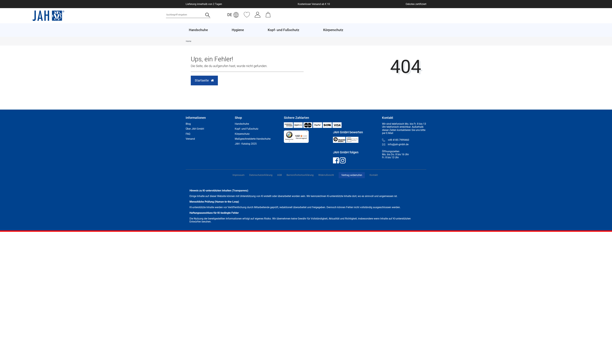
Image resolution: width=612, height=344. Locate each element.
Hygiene (238, 30)
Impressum (238, 175)
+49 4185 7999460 (398, 139)
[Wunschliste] (247, 16)
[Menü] (307, 132)
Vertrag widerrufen (351, 175)
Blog (188, 123)
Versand (190, 138)
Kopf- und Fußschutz (246, 128)
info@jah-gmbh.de (398, 144)
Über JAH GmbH (195, 128)
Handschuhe (242, 123)
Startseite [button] (202, 80)
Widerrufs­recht (326, 175)
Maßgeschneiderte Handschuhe (252, 138)
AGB (279, 175)
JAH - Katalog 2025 (246, 143)
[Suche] (208, 15)
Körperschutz (242, 133)
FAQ (188, 133)
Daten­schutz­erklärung (260, 175)
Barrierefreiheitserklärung (300, 175)
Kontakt (374, 175)
